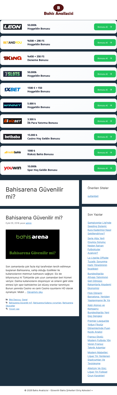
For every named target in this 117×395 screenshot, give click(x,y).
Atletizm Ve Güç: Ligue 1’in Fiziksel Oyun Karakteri (97, 372)
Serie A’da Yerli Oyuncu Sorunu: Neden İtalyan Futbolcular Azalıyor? (97, 245)
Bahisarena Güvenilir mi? (34, 218)
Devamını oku (35, 292)
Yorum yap (14, 309)
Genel (24, 299)
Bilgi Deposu (15, 299)
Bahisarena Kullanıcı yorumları (47, 302)
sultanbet (93, 196)
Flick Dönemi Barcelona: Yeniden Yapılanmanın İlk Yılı (99, 297)
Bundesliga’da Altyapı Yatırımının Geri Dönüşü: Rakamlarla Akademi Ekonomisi (99, 281)
